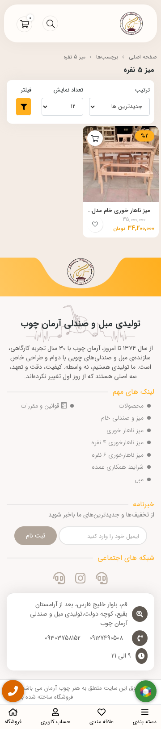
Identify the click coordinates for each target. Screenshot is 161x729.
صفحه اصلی (143, 57)
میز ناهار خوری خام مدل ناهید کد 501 (121, 210)
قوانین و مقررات (41, 406)
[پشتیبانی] (59, 579)
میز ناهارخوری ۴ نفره (117, 442)
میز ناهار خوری (125, 430)
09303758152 (62, 638)
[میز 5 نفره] (80, 272)
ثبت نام (35, 536)
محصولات (131, 406)
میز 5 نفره (74, 57)
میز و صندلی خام (122, 418)
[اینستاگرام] (80, 579)
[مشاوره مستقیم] (101, 579)
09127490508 (106, 638)
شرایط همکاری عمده (118, 467)
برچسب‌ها (107, 57)
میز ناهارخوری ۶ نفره (118, 455)
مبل (139, 479)
